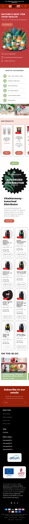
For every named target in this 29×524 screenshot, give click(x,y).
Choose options (19, 153)
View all (14, 163)
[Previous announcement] (2, 1)
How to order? (6, 423)
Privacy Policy (6, 414)
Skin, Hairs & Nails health (15, 76)
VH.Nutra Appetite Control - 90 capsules (7, 303)
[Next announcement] (26, 1)
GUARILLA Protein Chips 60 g (19, 138)
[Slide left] (11, 159)
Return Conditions (7, 417)
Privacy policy (22, 517)
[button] (3, 6)
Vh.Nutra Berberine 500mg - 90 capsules (21, 241)
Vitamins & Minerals (14, 81)
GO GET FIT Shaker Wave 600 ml (6, 139)
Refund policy (11, 519)
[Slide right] (17, 159)
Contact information (13, 517)
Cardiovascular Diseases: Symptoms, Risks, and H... (13, 375)
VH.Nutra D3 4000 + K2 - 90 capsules (21, 272)
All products (7, 24)
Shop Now (9, 220)
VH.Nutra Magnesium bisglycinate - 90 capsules (7, 242)
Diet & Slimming (12, 85)
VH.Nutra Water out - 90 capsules (21, 335)
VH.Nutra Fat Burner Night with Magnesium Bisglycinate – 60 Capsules (21, 304)
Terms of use (6, 420)
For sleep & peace (13, 90)
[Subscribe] (24, 402)
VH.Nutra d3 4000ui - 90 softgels (6, 335)
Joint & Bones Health (14, 95)
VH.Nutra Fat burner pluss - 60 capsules (7, 273)
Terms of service (18, 519)
